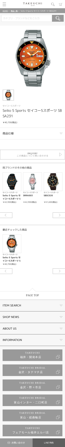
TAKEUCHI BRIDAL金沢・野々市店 (32, 385)
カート (60, 4)
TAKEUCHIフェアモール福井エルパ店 (30, 430)
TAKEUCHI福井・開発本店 (30, 355)
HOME (5, 11)
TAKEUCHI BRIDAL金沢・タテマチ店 (32, 370)
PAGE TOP (32, 295)
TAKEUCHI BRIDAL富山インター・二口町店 (30, 400)
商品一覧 (14, 11)
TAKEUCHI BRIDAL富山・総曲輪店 (32, 415)
